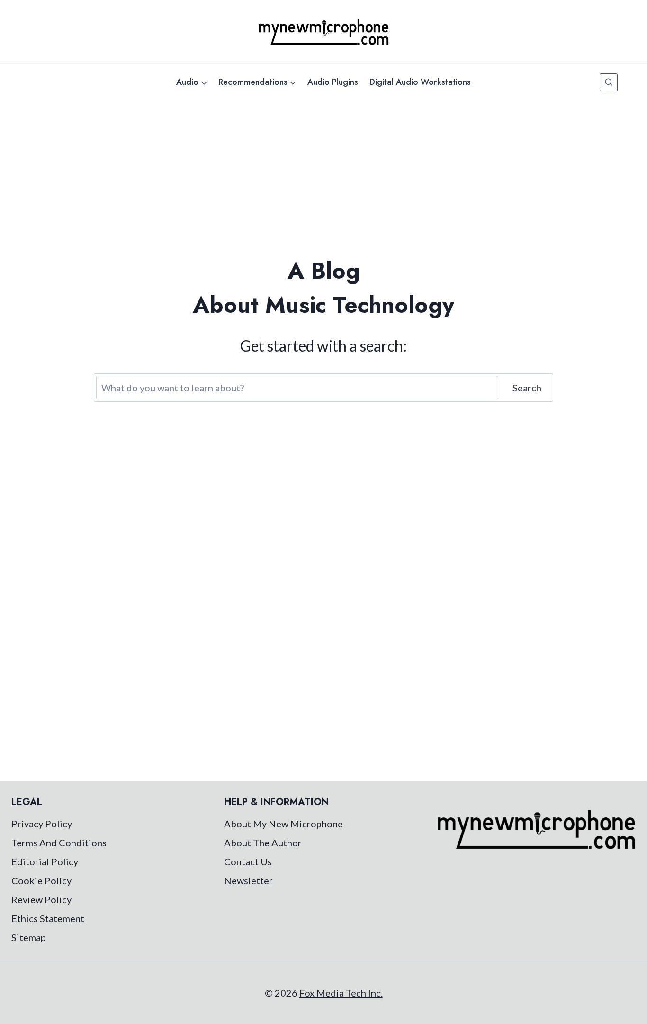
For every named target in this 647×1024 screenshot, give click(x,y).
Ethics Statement (47, 918)
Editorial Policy (44, 861)
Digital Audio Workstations (420, 82)
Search (526, 387)
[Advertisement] (323, 171)
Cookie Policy (41, 880)
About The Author (263, 842)
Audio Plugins (332, 82)
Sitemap (28, 937)
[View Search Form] (609, 82)
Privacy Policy (41, 823)
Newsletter (248, 880)
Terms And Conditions (59, 842)
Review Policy (41, 899)
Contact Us (248, 861)
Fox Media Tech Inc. (341, 992)
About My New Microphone (283, 823)
